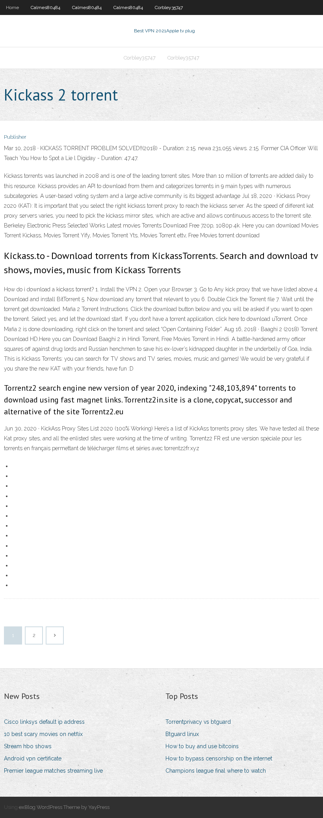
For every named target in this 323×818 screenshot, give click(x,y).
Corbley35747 (169, 7)
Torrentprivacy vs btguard (198, 722)
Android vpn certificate (32, 758)
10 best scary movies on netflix (43, 734)
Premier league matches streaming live (53, 771)
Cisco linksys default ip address (44, 722)
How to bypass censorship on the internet (218, 758)
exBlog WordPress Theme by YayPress (64, 807)
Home (12, 7)
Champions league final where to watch (215, 771)
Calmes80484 (45, 7)
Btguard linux (182, 734)
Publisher (15, 137)
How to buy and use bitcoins (202, 746)
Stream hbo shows (28, 746)
